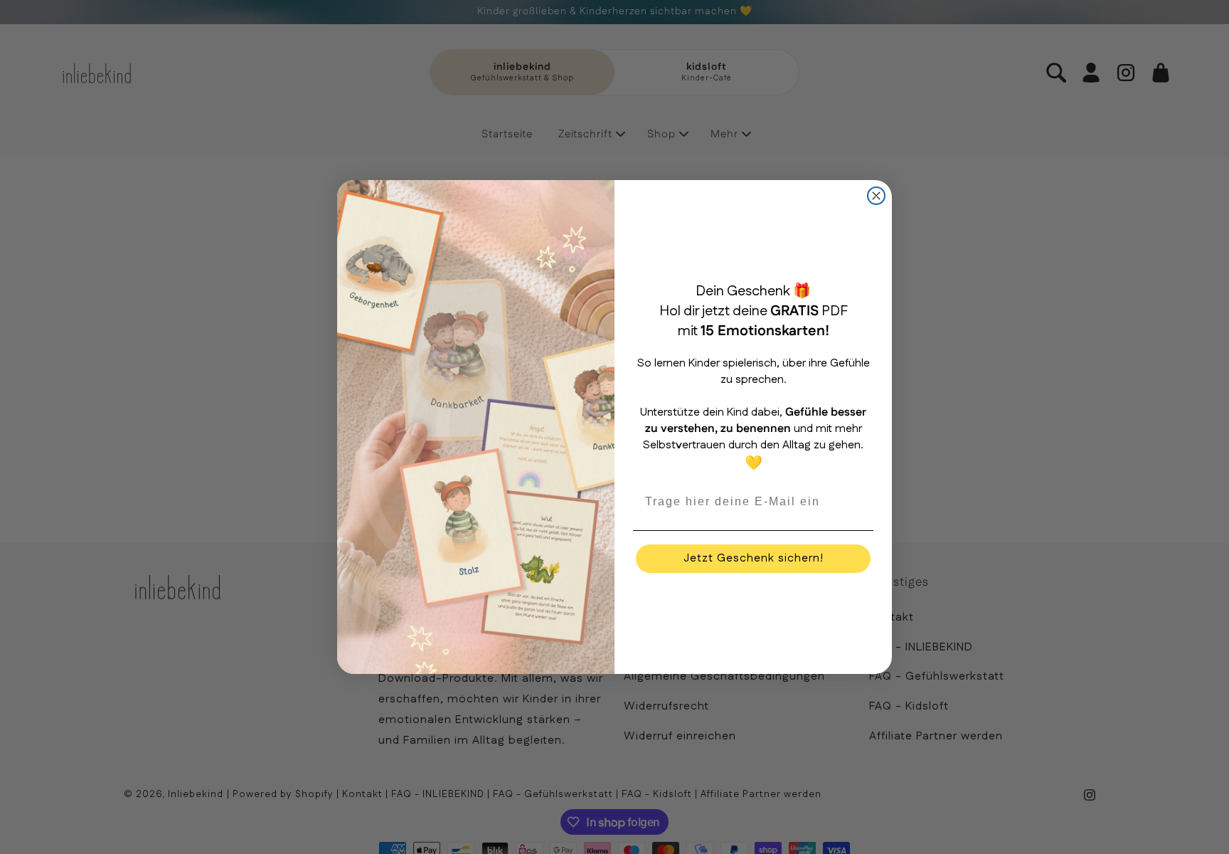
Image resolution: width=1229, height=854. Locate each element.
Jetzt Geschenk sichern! (753, 558)
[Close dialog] (876, 195)
